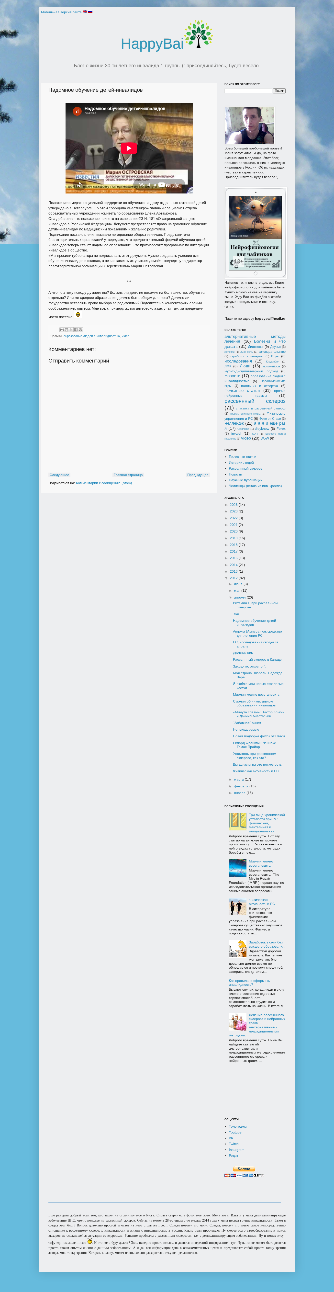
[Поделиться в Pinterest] (80, 329)
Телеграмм (238, 1126)
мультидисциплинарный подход (251, 371)
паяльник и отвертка (259, 386)
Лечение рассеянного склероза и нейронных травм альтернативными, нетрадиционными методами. (257, 1025)
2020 (234, 531)
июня (239, 584)
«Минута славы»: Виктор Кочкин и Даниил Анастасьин (259, 714)
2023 (234, 511)
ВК (231, 1138)
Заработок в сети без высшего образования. (267, 944)
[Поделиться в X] (71, 329)
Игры (275, 356)
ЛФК (227, 366)
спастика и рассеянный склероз (261, 408)
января (240, 793)
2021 (234, 525)
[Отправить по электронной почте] (61, 329)
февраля (241, 786)
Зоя (236, 614)
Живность (246, 351)
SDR (255, 433)
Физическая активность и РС (256, 771)
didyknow (262, 429)
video (125, 336)
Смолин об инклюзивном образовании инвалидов (254, 703)
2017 (234, 551)
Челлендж (234, 423)
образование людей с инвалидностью (92, 336)
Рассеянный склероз (245, 468)
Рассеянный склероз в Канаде (257, 659)
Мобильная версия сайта (61, 12)
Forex (281, 429)
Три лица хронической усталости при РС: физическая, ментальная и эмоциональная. (267, 823)
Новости (232, 376)
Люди (245, 366)
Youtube (235, 1132)
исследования (238, 361)
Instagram (237, 1150)
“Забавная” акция (247, 723)
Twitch (234, 1144)
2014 (234, 565)
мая (237, 590)
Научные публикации (246, 480)
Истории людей (241, 463)
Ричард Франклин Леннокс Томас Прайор (254, 745)
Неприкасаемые (246, 729)
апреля (240, 597)
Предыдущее (198, 475)
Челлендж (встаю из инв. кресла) (255, 486)
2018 (234, 545)
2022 (234, 518)
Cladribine (243, 428)
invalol (236, 433)
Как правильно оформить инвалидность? (249, 983)
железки (229, 351)
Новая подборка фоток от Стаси (259, 736)
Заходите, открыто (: (249, 666)
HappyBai (152, 43)
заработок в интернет (247, 356)
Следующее (59, 475)
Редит (233, 1155)
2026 (234, 505)
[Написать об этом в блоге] (66, 329)
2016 (234, 558)
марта (239, 779)
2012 (234, 578)
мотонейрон (271, 366)
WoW (265, 438)
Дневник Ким (243, 653)
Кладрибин (272, 361)
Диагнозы (255, 347)
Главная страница (128, 475)
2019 (234, 538)
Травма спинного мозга (245, 413)
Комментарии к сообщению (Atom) (104, 483)
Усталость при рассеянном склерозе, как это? (254, 756)
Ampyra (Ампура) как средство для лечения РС (257, 633)
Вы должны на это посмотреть (257, 764)
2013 (234, 571)
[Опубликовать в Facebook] (75, 329)
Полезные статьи (242, 390)
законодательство (272, 351)
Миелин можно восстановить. (256, 694)
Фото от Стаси (270, 418)
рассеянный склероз (255, 401)
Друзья (275, 347)
